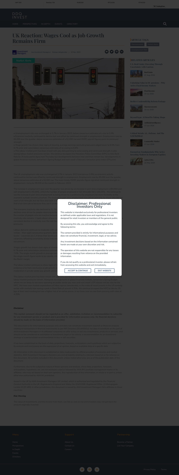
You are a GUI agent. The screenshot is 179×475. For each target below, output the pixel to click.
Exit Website (104, 270)
